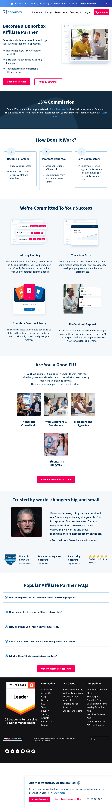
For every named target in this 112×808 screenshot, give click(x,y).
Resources (60, 12)
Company (75, 12)
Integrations (94, 683)
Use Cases (68, 683)
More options (93, 798)
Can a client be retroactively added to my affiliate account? (42, 641)
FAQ (43, 703)
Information (48, 683)
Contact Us (47, 689)
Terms (44, 707)
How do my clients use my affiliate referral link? (35, 612)
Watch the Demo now (86, 3)
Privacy (45, 710)
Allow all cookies (39, 799)
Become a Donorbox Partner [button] (56, 479)
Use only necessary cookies (67, 799)
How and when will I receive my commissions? (34, 626)
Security (45, 714)
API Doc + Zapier (96, 725)
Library (44, 725)
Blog (43, 696)
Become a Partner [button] (16, 81)
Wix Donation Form (97, 703)
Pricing (48, 12)
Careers (45, 700)
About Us (46, 693)
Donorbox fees (57, 109)
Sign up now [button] (101, 12)
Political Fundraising (72, 689)
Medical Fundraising (72, 693)
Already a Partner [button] (48, 81)
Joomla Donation (96, 721)
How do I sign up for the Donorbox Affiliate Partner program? (42, 597)
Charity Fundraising (72, 710)
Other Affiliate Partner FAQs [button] (56, 668)
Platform (36, 12)
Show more (59, 792)
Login (87, 12)
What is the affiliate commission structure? (33, 656)
